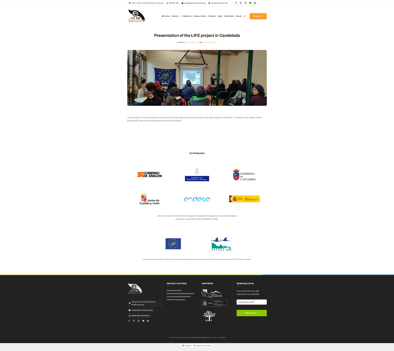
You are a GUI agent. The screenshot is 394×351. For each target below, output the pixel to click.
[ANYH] (209, 310)
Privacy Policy (194, 337)
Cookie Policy (206, 337)
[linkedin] (255, 3)
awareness (207, 42)
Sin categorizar (191, 42)
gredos (214, 42)
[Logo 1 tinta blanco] (212, 290)
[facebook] (236, 3)
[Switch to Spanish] (244, 16)
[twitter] (241, 3)
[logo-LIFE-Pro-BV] (135, 283)
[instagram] (245, 3)
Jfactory (222, 337)
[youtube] (250, 3)
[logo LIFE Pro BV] (136, 9)
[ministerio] (214, 301)
